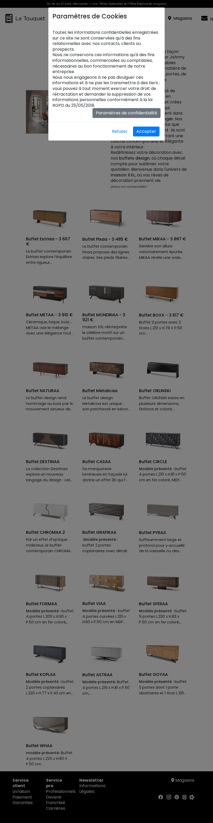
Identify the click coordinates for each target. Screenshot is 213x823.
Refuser (120, 131)
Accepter (146, 131)
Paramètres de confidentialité (126, 113)
